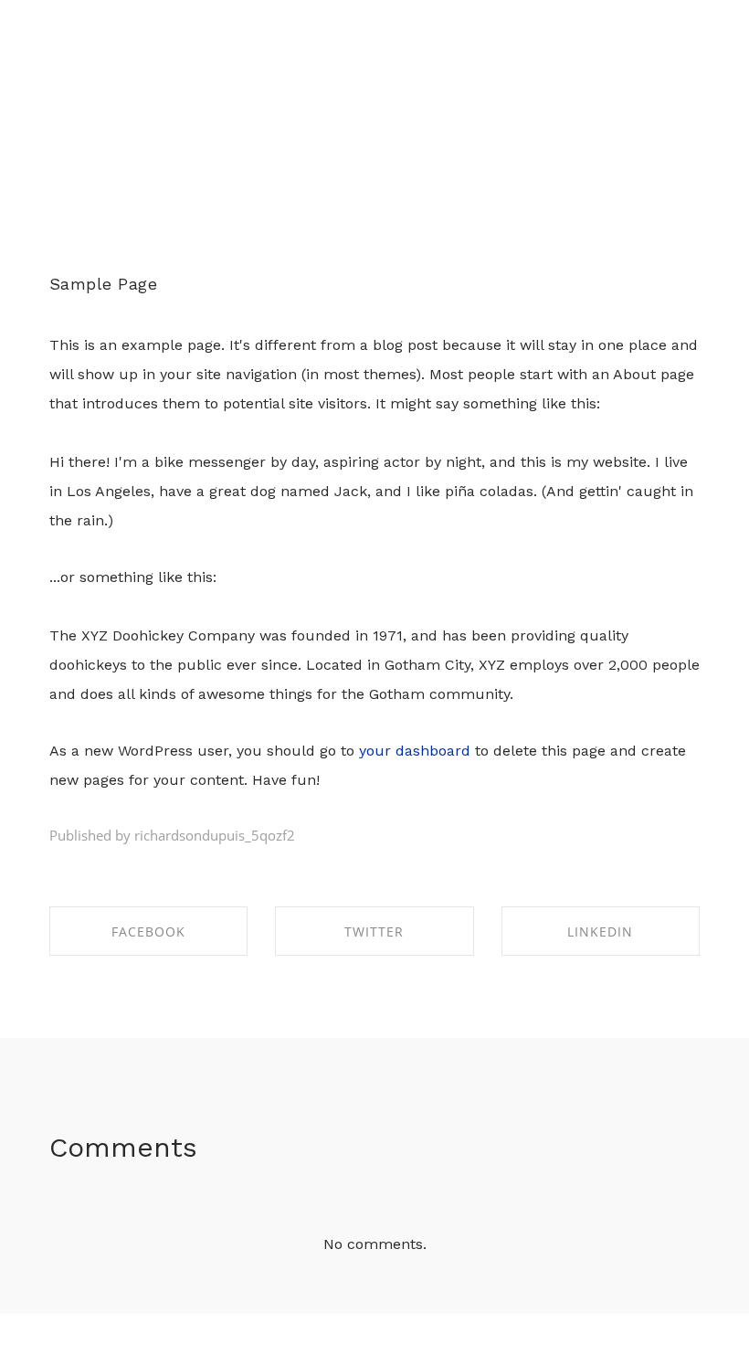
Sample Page (103, 284)
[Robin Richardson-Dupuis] (75, 92)
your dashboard (414, 750)
